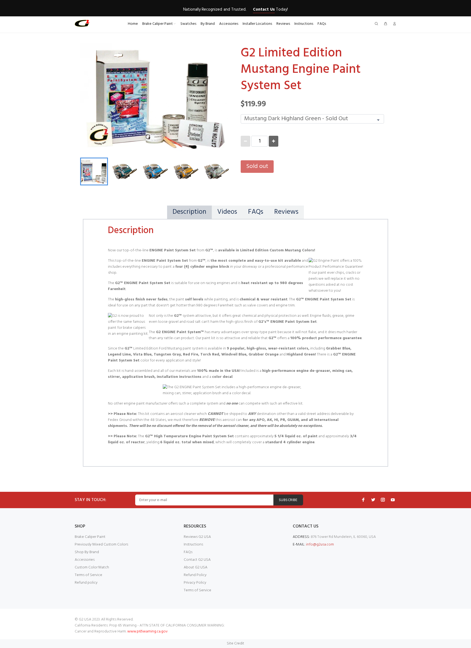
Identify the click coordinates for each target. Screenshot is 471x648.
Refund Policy (195, 575)
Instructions (193, 544)
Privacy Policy (195, 583)
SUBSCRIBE (288, 500)
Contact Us (263, 9)
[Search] (378, 24)
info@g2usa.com (320, 544)
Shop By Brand (87, 552)
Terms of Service (88, 575)
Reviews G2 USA (197, 537)
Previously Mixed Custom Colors (101, 544)
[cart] (385, 24)
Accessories (85, 560)
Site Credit (235, 643)
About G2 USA (195, 567)
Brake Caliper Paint (90, 537)
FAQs (188, 552)
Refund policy (86, 583)
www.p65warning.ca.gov (147, 631)
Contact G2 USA (197, 560)
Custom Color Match (92, 567)
